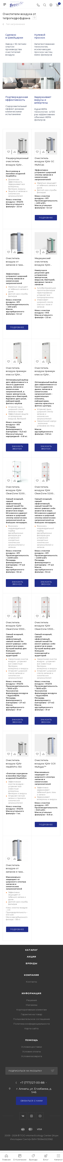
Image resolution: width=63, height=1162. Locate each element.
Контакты (31, 981)
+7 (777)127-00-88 (32, 1082)
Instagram (31, 1116)
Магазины (31, 1005)
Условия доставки (31, 1046)
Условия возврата (31, 1056)
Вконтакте (23, 1116)
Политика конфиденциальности (31, 1023)
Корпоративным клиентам (31, 1009)
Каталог (31, 950)
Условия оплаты (31, 1051)
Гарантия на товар (31, 1014)
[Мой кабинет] (50, 5)
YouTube (40, 1116)
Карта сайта (31, 1028)
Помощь (31, 1040)
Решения (31, 1000)
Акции (31, 956)
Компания (31, 975)
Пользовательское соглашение (31, 1019)
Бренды (31, 963)
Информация (31, 993)
